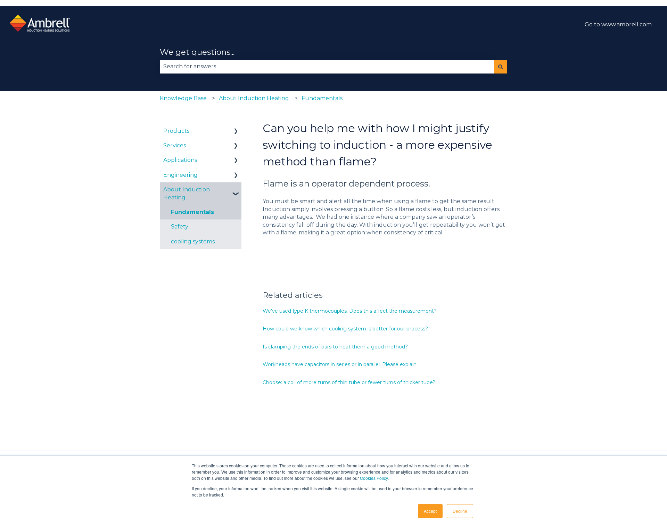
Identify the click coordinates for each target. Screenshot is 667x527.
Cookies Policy (374, 478)
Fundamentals (322, 98)
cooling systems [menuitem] (193, 241)
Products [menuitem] (176, 131)
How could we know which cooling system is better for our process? (345, 329)
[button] (235, 131)
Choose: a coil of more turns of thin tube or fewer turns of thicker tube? (349, 382)
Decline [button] (460, 511)
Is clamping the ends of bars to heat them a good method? (336, 347)
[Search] (500, 66)
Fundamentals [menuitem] (192, 212)
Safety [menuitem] (179, 226)
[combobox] (327, 66)
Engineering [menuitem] (180, 175)
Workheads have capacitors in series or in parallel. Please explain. (340, 364)
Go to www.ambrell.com (618, 24)
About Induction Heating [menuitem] (186, 193)
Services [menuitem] (174, 145)
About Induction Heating (254, 98)
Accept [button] (430, 511)
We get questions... (197, 52)
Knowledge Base (183, 98)
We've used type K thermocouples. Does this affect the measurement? (350, 311)
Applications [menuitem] (180, 160)
